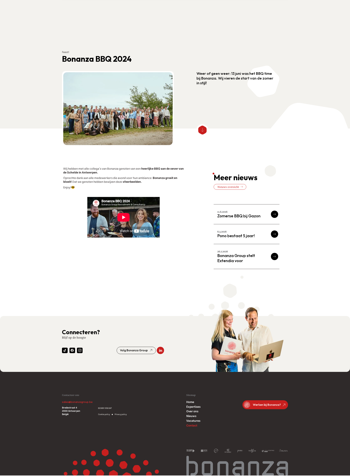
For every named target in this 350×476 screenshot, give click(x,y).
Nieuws (191, 416)
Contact (191, 426)
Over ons (192, 411)
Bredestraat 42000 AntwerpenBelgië (71, 411)
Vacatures (193, 421)
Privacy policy (121, 414)
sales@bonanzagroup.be (77, 402)
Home (190, 402)
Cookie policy (104, 414)
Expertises (193, 407)
